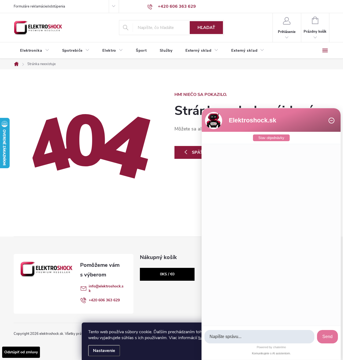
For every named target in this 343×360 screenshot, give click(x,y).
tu (200, 338)
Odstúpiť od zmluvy (21, 352)
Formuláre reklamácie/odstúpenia (39, 6)
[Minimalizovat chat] (331, 120)
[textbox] (259, 337)
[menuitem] (35, 50)
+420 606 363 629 (104, 300)
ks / (167, 274)
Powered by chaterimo (271, 347)
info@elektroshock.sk (106, 288)
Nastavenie (104, 351)
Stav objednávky (271, 138)
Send (327, 336)
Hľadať (206, 28)
